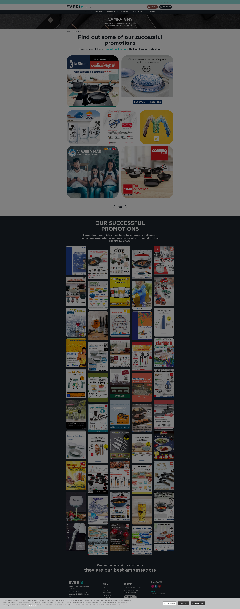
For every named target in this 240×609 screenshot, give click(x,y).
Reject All (183, 603)
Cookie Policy (33, 605)
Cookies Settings (169, 603)
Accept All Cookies (198, 603)
